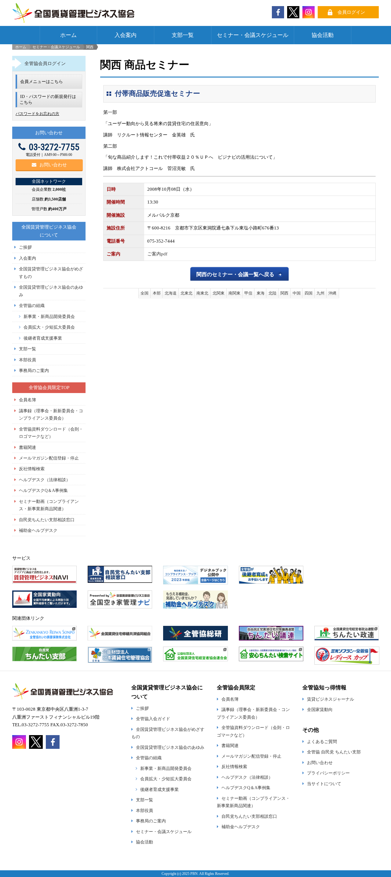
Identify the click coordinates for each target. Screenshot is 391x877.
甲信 (248, 293)
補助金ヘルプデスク (38, 530)
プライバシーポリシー (328, 773)
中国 (297, 293)
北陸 (272, 293)
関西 (284, 293)
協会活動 (323, 35)
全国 (144, 293)
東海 (261, 293)
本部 (157, 293)
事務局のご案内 (34, 370)
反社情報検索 (32, 468)
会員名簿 (27, 399)
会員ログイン (351, 12)
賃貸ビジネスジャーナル (330, 699)
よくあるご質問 (322, 741)
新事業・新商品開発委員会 (49, 316)
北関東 (219, 293)
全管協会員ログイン (45, 63)
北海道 (171, 293)
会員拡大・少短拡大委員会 (49, 327)
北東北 (186, 293)
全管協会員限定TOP (49, 387)
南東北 (202, 293)
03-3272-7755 (54, 147)
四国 (308, 293)
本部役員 (27, 359)
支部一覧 (183, 35)
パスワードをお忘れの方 (37, 113)
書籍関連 (27, 447)
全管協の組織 (32, 305)
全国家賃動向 (320, 709)
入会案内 (126, 35)
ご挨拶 (25, 247)
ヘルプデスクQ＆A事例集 (43, 490)
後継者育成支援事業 (43, 338)
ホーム (68, 35)
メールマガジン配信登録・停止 (49, 458)
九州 (320, 293)
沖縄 (332, 293)
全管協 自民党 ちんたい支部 (334, 751)
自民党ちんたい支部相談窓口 (47, 519)
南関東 (234, 293)
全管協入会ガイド (153, 718)
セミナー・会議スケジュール (252, 35)
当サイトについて (324, 783)
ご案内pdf (157, 253)
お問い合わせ (53, 164)
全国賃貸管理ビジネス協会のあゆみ (170, 747)
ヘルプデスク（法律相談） (44, 479)
